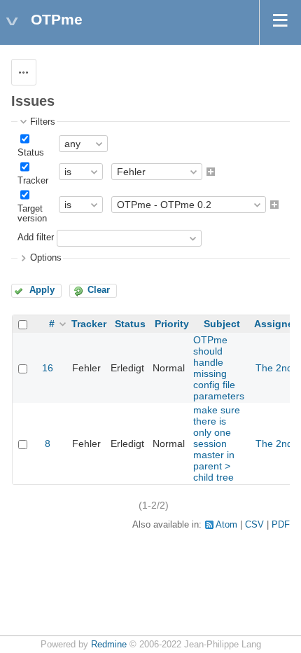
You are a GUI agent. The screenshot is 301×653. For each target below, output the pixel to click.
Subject (222, 323)
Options (46, 258)
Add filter (36, 238)
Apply (42, 290)
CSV (254, 525)
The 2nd (274, 367)
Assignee (276, 323)
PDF (281, 525)
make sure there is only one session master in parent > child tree (216, 443)
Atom (226, 525)
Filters (42, 122)
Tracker (33, 181)
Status (31, 153)
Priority (172, 323)
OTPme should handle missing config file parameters (218, 367)
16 (47, 367)
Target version (32, 214)
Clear (99, 290)
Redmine (109, 644)
